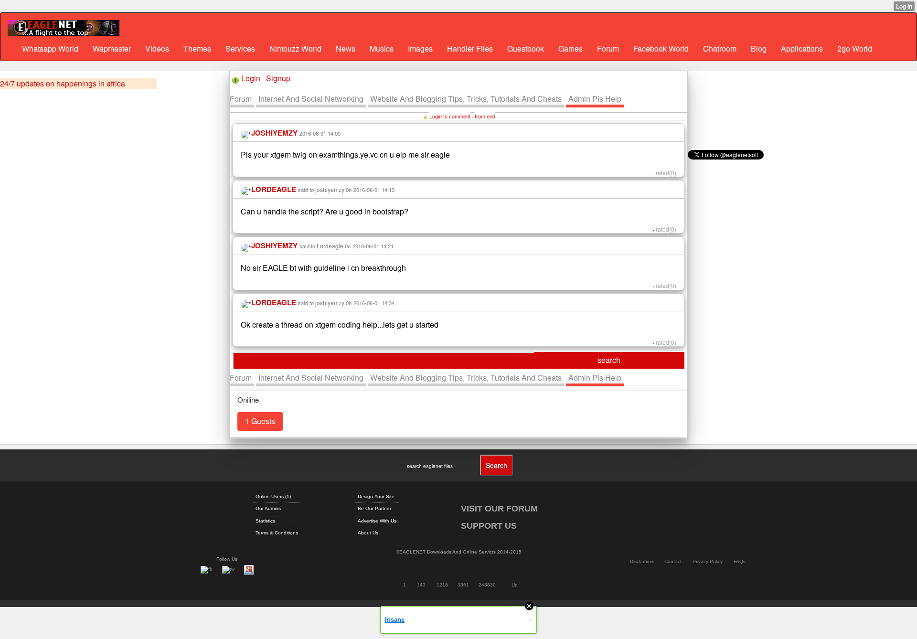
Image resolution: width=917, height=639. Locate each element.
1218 (442, 584)
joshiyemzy (329, 189)
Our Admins (268, 508)
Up (515, 584)
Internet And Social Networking (310, 98)
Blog (759, 48)
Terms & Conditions (277, 532)
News (345, 48)
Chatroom (719, 48)
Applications (802, 48)
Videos (157, 48)
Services (240, 48)
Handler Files (470, 48)
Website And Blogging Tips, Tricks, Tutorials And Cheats (466, 98)
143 (421, 584)
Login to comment (449, 116)
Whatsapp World (50, 48)
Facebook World (661, 48)
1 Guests (260, 420)
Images (420, 48)
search (608, 359)
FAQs (740, 561)
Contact (673, 561)
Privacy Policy (708, 561)
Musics (382, 48)
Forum (608, 48)
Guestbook (525, 48)
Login (250, 78)
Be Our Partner (374, 508)
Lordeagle (330, 246)
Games (570, 48)
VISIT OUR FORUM (499, 508)
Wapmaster (112, 48)
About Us (368, 532)
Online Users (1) (273, 496)
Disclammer (642, 561)
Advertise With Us (377, 520)
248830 (487, 584)
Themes (197, 48)
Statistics (265, 520)
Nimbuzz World (295, 48)
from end (485, 116)
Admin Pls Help (594, 98)
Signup (278, 78)
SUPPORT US (489, 526)
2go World (854, 48)
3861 (463, 584)
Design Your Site (376, 496)
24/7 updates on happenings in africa (62, 83)
